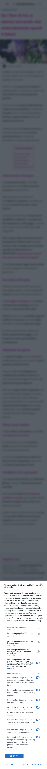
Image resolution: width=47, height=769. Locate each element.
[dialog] (23, 675)
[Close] (42, 585)
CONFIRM (14, 756)
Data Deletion (10, 764)
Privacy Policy (37, 764)
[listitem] (23, 628)
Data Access (23, 764)
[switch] (38, 634)
